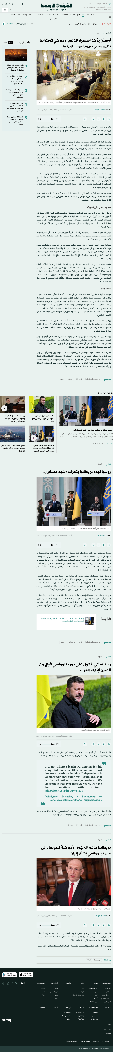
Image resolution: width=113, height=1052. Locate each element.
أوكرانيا (79, 379)
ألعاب (55, 19)
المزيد (50, 19)
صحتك (43, 988)
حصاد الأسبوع (67, 1012)
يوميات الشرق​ (39, 15)
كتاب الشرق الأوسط (78, 995)
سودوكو (108, 1033)
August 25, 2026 (93, 800)
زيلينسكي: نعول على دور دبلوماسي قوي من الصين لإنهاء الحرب (42, 419)
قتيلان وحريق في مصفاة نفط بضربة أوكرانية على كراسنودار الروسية (15, 67)
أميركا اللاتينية (94, 1002)
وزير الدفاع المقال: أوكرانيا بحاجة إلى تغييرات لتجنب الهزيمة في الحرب (15, 107)
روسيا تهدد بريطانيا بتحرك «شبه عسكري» (93, 430)
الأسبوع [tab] (5, 42)
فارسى (89, 4)
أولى (80, 642)
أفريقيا (96, 998)
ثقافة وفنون (65, 15)
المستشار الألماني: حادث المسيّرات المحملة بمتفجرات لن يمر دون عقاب (15, 121)
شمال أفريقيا (105, 995)
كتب (56, 988)
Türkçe (99, 4)
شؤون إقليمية (107, 1002)
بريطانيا (72, 642)
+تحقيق (69, 1019)
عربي (110, 4)
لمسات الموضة (94, 1019)
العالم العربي (108, 988)
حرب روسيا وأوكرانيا (93, 379)
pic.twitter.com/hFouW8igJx (64, 791)
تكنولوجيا (48, 15)
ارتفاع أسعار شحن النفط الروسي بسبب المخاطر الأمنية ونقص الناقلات (13, 448)
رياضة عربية (81, 1016)
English (105, 4)
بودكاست (12, 15)
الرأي (78, 15)
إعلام (56, 998)
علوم (43, 992)
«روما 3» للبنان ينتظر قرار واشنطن (89, 24)
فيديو (18, 15)
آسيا (96, 995)
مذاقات (95, 1012)
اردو (94, 4)
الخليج (107, 992)
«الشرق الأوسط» (99, 109)
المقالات (82, 988)
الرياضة (31, 15)
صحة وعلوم (56, 15)
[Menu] (110, 17)
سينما (56, 995)
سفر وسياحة (94, 1016)
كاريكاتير (82, 992)
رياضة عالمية (81, 1019)
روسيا (62, 379)
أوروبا (99, 33)
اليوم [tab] (10, 42)
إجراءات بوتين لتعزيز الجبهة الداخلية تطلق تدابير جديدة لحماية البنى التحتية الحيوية (43, 448)
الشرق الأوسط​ (90, 15)
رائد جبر (101, 535)
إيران (89, 960)
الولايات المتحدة (93, 988)
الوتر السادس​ (54, 992)
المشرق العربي (105, 998)
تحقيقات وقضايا (66, 1016)
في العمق (24, 15)
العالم (83, 15)
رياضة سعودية (80, 1012)
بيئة (43, 995)
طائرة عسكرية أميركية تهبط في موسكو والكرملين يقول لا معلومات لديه (15, 80)
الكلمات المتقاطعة (106, 1030)
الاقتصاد (72, 15)
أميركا (70, 379)
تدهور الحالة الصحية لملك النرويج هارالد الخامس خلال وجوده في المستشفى (14, 94)
